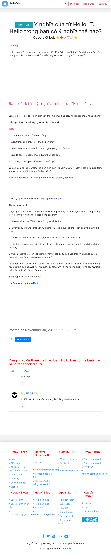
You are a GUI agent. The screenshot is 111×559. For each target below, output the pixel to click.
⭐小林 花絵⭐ (67, 37)
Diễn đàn (74, 3)
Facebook (64, 463)
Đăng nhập (88, 3)
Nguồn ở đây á (30, 283)
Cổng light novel (92, 459)
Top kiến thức (42, 499)
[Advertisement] (55, 81)
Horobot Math (66, 499)
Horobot (63, 508)
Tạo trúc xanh (66, 516)
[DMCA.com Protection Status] (90, 519)
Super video (65, 503)
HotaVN (67, 548)
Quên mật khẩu (18, 482)
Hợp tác (88, 503)
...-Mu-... (25, 371)
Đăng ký (103, 3)
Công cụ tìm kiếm (68, 459)
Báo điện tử (17, 499)
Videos (14, 486)
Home (14, 459)
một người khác (49, 198)
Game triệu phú (67, 512)
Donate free (23, 339)
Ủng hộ (87, 507)
